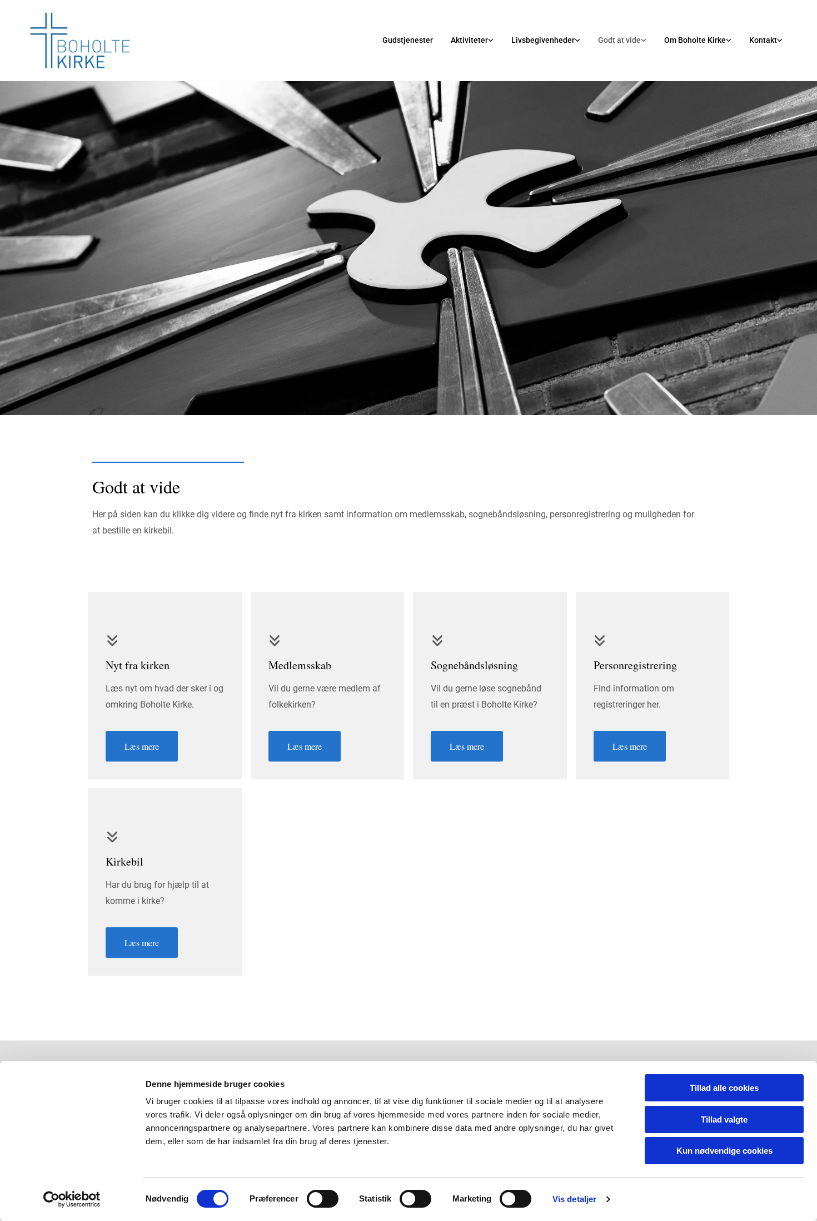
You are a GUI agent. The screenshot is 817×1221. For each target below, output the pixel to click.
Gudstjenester (407, 40)
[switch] (322, 1199)
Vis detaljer (574, 1199)
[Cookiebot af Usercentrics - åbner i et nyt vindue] (72, 1199)
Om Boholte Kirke (695, 40)
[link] (472, 40)
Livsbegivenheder (543, 40)
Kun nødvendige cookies (724, 1150)
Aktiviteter (469, 40)
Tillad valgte (724, 1119)
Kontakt (763, 40)
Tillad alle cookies (724, 1088)
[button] (142, 746)
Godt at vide (619, 40)
